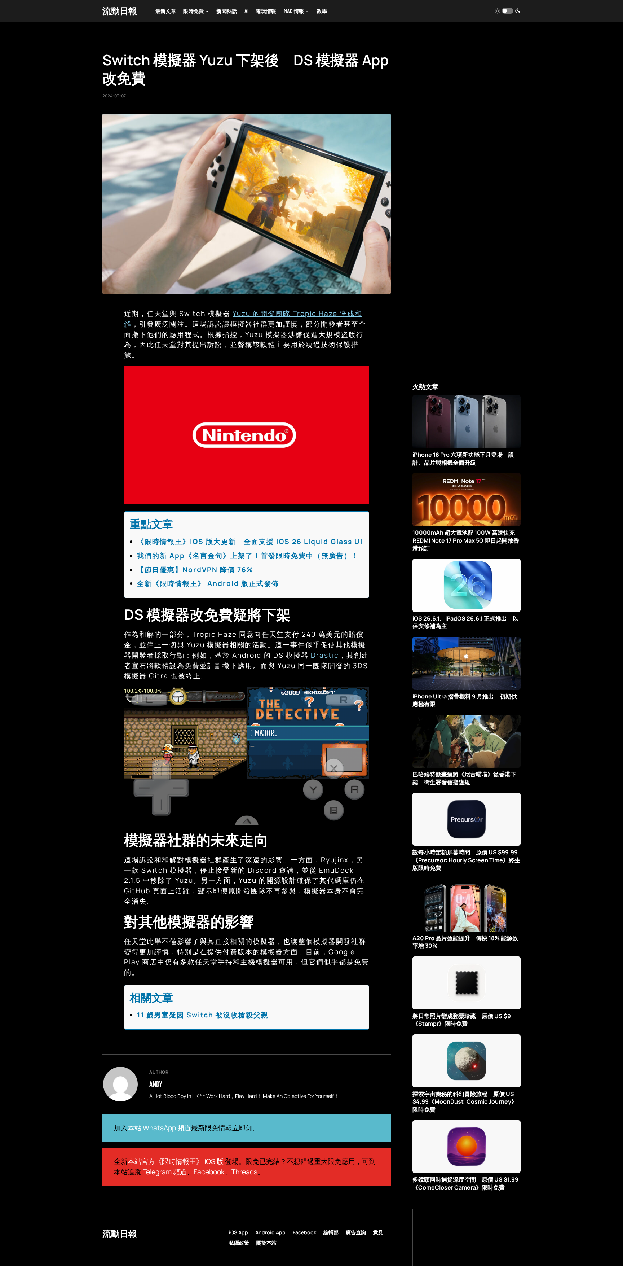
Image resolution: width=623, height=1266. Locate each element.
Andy (155, 1083)
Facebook (209, 1172)
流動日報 (119, 10)
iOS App (238, 1232)
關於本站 (266, 1242)
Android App (270, 1232)
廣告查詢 (356, 1232)
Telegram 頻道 (165, 1172)
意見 (378, 1232)
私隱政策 (239, 1242)
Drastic (325, 655)
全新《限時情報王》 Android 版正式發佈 (208, 583)
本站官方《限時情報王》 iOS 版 (176, 1161)
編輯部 (331, 1232)
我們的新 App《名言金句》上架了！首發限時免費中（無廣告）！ (248, 555)
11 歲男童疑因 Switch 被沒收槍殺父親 (203, 1015)
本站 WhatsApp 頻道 (159, 1128)
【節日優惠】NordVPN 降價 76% (195, 569)
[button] (508, 11)
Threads (244, 1172)
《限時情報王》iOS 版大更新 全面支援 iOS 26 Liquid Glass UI (250, 541)
